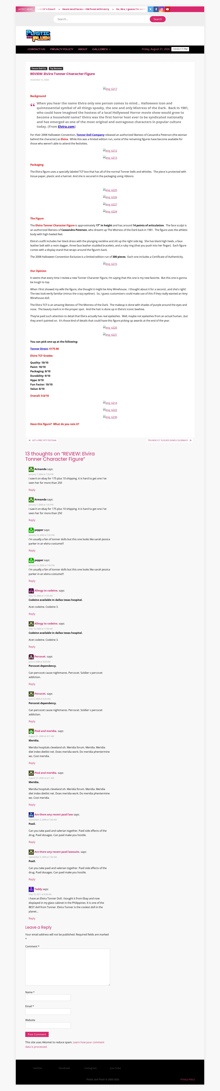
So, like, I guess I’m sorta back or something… (132, 9)
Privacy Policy (61, 49)
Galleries (100, 49)
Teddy (38, 889)
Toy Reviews (56, 68)
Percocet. (40, 656)
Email (29, 1006)
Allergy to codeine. (46, 590)
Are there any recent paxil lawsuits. (57, 852)
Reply (32, 490)
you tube (115, 1068)
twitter (37, 1068)
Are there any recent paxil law (53, 814)
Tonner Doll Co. (39, 68)
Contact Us (36, 49)
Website (30, 1020)
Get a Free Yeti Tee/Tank (44, 440)
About (82, 49)
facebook (64, 1068)
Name (30, 992)
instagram (90, 1068)
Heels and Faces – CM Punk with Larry (73, 9)
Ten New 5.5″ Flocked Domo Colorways (168, 440)
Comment (32, 946)
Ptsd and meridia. (45, 731)
